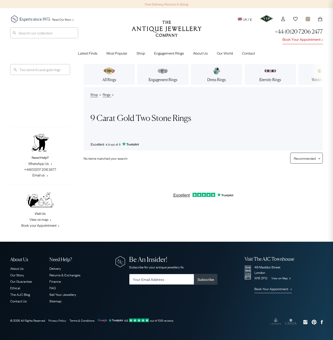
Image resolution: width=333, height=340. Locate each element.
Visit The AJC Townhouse (269, 259)
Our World (225, 53)
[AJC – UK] (167, 32)
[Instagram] (305, 322)
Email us (38, 174)
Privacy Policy (57, 320)
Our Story (17, 274)
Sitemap (55, 300)
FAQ (52, 287)
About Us (200, 53)
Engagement (163, 79)
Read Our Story (61, 19)
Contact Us (18, 300)
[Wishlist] (295, 19)
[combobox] (44, 32)
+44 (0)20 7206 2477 (299, 31)
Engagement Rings (169, 53)
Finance (55, 281)
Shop (141, 53)
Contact (248, 53)
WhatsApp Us (38, 163)
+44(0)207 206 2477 (40, 169)
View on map (38, 219)
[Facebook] (322, 322)
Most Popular (117, 53)
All (109, 79)
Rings (107, 94)
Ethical (15, 287)
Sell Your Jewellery (62, 294)
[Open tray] (308, 18)
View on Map (279, 278)
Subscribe (206, 279)
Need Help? (60, 259)
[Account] (283, 19)
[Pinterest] (314, 322)
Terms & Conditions (82, 320)
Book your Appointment (39, 225)
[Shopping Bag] (320, 19)
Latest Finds (87, 53)
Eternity (270, 79)
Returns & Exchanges (64, 274)
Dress (216, 79)
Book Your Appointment (301, 39)
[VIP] (266, 18)
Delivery (55, 268)
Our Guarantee (21, 281)
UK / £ (247, 19)
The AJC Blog (20, 294)
